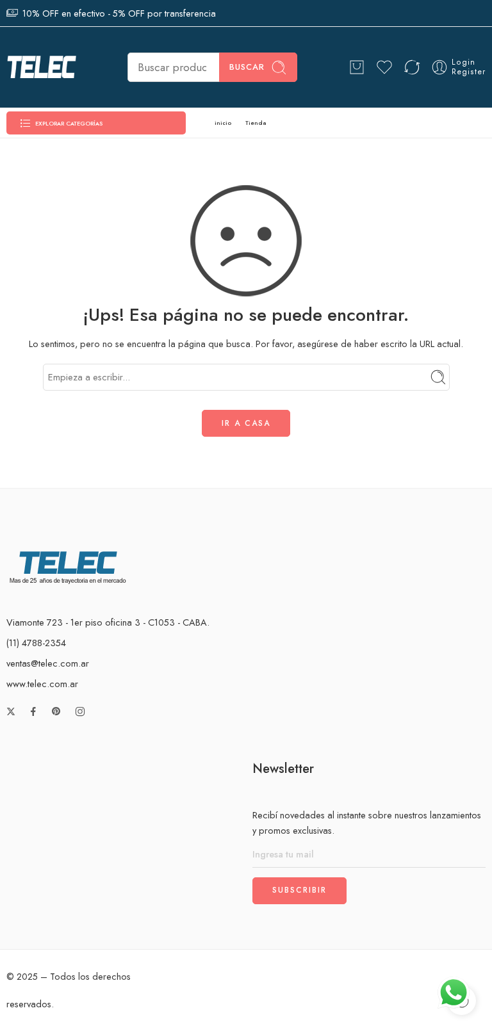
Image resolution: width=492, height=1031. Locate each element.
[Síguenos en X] (10, 711)
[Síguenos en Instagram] (80, 711)
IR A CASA (246, 423)
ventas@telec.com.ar (47, 663)
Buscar (247, 67)
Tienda (255, 122)
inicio (223, 122)
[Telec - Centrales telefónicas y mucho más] (41, 67)
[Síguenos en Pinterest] (56, 711)
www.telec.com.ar (42, 683)
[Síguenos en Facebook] (33, 711)
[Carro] (357, 67)
